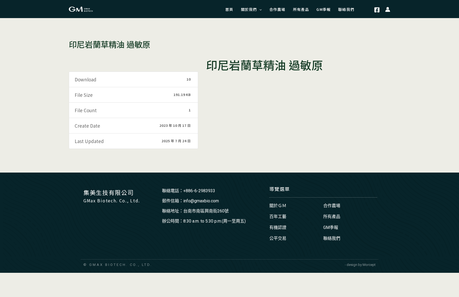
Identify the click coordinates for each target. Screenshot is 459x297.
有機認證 (277, 227)
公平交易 (277, 238)
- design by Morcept (360, 265)
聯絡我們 (331, 238)
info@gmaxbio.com (201, 200)
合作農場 (331, 205)
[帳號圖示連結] (387, 9)
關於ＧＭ (277, 205)
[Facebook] (377, 10)
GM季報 (330, 227)
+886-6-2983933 (199, 190)
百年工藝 (277, 216)
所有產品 (331, 216)
